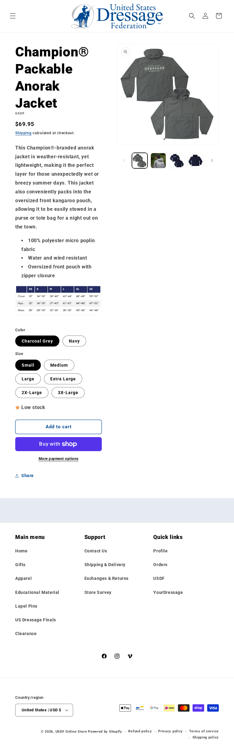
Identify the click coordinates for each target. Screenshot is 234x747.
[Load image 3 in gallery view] (177, 160)
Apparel (23, 578)
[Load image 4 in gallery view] (195, 160)
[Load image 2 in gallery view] (158, 160)
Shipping (23, 133)
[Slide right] (212, 160)
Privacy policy (170, 731)
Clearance (26, 633)
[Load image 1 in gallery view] (139, 160)
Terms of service (204, 731)
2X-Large (32, 392)
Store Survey (98, 592)
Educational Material (37, 592)
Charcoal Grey (37, 341)
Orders (160, 564)
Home (21, 550)
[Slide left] (123, 160)
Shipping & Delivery (105, 564)
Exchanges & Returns (106, 578)
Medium (59, 365)
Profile (160, 550)
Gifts (20, 564)
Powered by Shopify (105, 732)
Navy (74, 341)
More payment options (59, 459)
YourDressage (168, 592)
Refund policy (140, 731)
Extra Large (63, 378)
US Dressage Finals (35, 619)
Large (28, 378)
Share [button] (27, 475)
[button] (13, 16)
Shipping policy (206, 737)
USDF (159, 578)
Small (28, 365)
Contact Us (95, 550)
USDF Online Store (71, 732)
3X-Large (68, 392)
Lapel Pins (26, 606)
